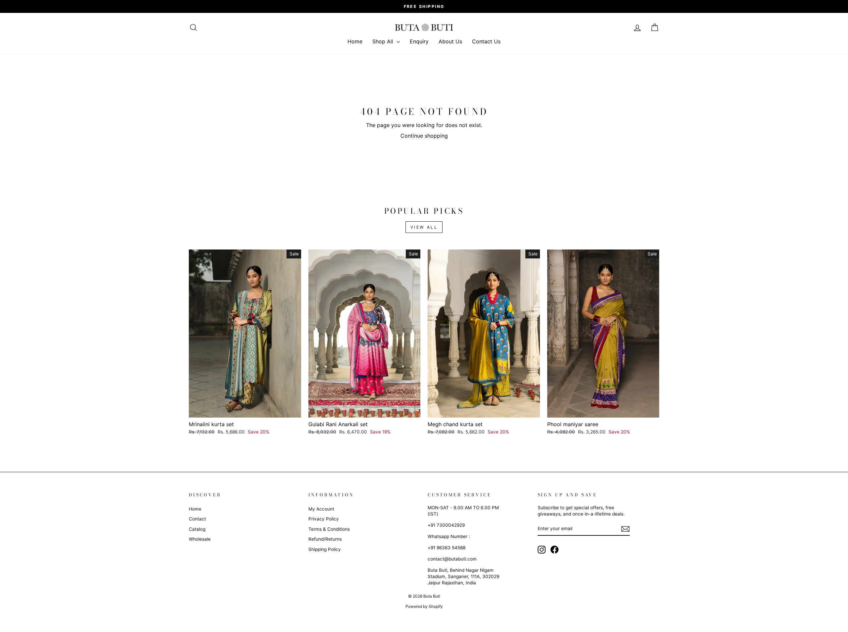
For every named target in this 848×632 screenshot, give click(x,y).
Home (354, 41)
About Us (450, 41)
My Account (321, 509)
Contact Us (486, 41)
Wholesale (200, 539)
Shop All (383, 41)
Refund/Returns (325, 539)
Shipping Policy (324, 549)
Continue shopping (424, 135)
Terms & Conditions (329, 529)
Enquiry (419, 41)
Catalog (197, 529)
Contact (197, 518)
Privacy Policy (323, 518)
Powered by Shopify (424, 606)
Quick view (244, 409)
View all (424, 227)
